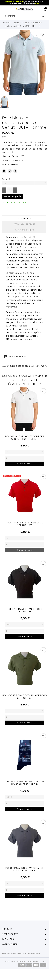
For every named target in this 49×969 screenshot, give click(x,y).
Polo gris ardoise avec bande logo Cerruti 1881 (24, 869)
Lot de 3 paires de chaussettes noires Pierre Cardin (24, 783)
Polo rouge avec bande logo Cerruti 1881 (24, 524)
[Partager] (4, 171)
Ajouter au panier (12, 196)
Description (24, 218)
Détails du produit (24, 224)
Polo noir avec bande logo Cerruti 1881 (24, 610)
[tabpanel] (24, 62)
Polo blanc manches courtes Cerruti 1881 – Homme (24, 437)
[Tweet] (10, 171)
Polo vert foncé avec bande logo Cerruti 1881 (24, 696)
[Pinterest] (15, 171)
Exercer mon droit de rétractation (21, 953)
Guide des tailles (24, 230)
